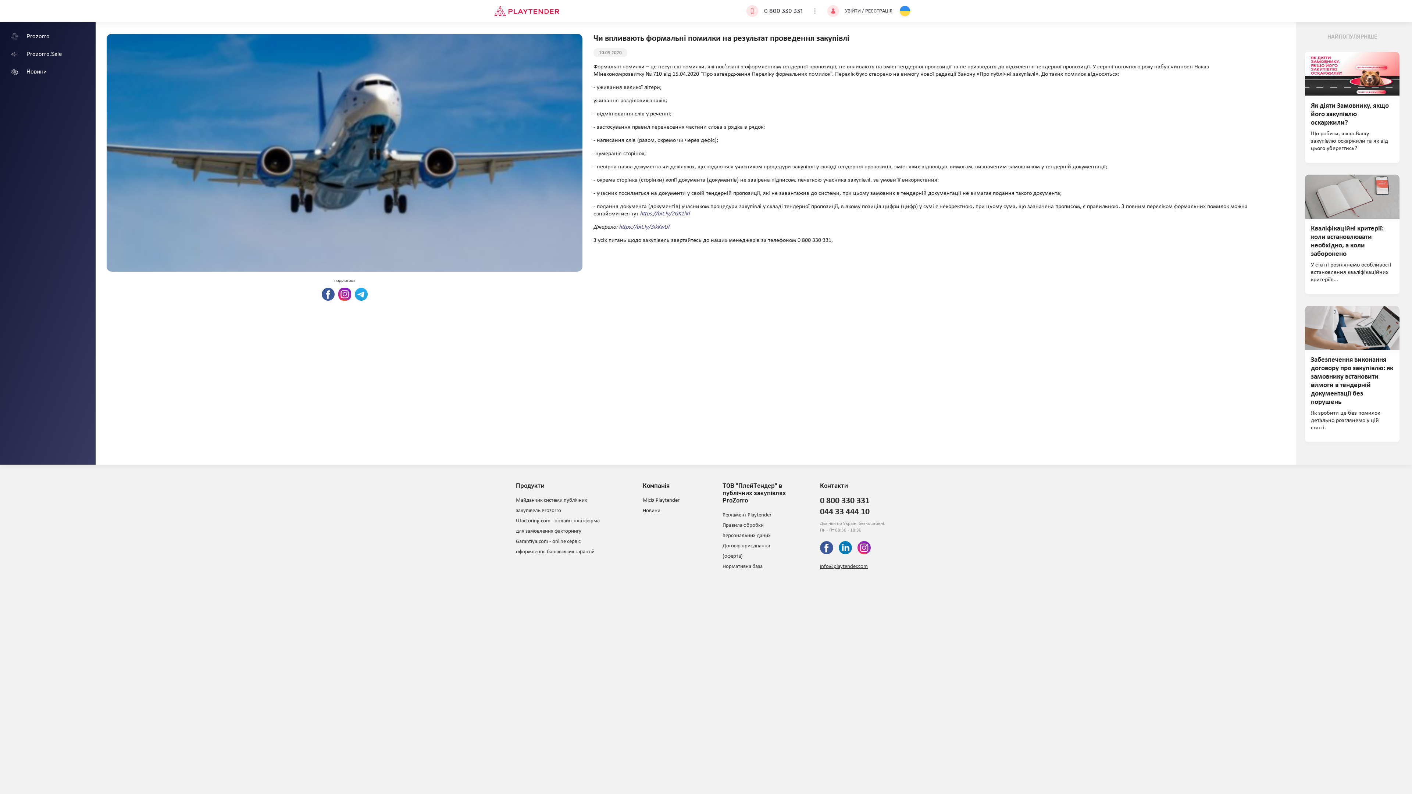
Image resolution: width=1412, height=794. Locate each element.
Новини (651, 511)
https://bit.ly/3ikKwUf (644, 227)
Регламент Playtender (747, 515)
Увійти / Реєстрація (868, 11)
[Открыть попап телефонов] (814, 11)
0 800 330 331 (783, 11)
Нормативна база (743, 566)
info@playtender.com (844, 566)
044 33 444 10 (845, 512)
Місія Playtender (661, 500)
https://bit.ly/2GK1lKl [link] (665, 214)
